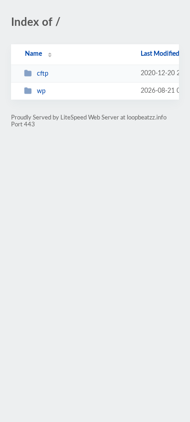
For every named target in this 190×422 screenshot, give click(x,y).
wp (41, 91)
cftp (42, 74)
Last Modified (160, 54)
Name (33, 54)
